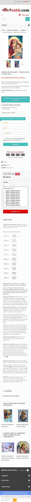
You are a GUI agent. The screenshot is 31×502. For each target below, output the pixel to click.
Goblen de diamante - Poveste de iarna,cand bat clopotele (8, 458)
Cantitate (5, 182)
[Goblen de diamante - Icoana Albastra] (23, 415)
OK (15, 500)
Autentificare (26, 1)
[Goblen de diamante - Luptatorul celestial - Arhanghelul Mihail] (8, 415)
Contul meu (5, 487)
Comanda (15, 144)
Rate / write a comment (9, 112)
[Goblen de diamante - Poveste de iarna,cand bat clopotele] (8, 447)
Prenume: (6, 122)
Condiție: (3, 167)
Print (5, 162)
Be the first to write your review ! (11, 395)
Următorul (22, 64)
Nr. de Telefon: (7, 133)
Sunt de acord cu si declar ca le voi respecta (14, 139)
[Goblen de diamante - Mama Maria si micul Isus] (8, 64)
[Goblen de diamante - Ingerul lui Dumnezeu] (23, 447)
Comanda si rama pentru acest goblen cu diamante (15, 99)
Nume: (5, 128)
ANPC (2, 483)
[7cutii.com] (15, 9)
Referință (3, 165)
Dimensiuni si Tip (9, 188)
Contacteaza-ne (19, 2)
